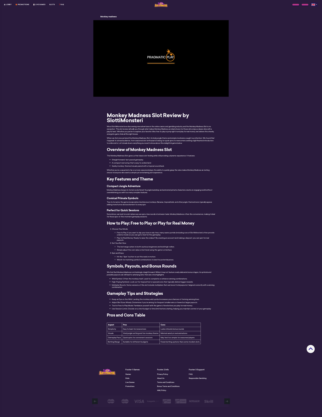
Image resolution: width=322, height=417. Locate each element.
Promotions (129, 386)
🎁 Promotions (22, 5)
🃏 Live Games (39, 5)
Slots (52, 5)
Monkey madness (108, 16)
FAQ (190, 374)
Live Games (130, 382)
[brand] (295, 5)
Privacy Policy (162, 374)
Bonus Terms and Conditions (168, 386)
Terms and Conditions (165, 382)
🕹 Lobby (8, 5)
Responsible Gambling (197, 378)
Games (128, 374)
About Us (160, 378)
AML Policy (161, 390)
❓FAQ (61, 5)
